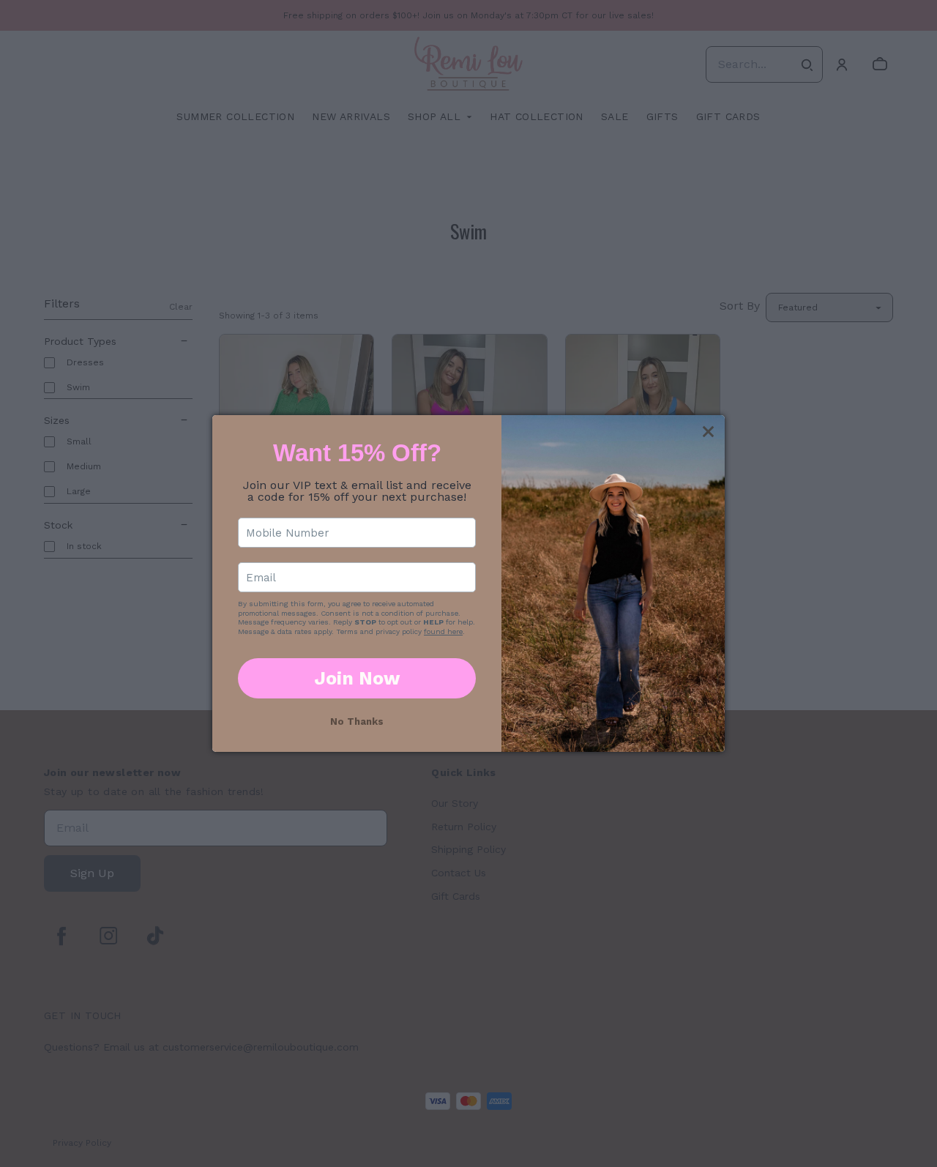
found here (443, 631)
